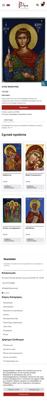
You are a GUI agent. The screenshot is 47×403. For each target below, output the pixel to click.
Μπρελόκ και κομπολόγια (13, 311)
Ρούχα (5, 334)
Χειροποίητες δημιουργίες (12, 323)
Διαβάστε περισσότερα (9, 187)
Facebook (6, 293)
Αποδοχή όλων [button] (24, 394)
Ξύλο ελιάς (7, 326)
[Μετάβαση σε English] (7, 5)
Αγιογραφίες (13, 114)
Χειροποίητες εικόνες (25, 114)
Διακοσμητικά (8, 307)
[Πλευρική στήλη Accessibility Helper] (44, 83)
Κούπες (6, 315)
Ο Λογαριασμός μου (10, 361)
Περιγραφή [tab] (8, 120)
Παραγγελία (23, 107)
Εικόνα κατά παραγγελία (12, 353)
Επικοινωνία (8, 345)
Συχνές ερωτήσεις (10, 357)
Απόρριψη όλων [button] (34, 389)
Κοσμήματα (7, 330)
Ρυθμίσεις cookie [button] (13, 389)
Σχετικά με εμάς (9, 349)
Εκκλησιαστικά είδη (10, 318)
